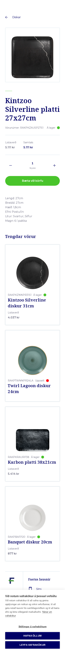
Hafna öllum (32, 635)
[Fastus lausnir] (11, 588)
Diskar (16, 17)
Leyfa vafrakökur (32, 645)
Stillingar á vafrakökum (33, 626)
